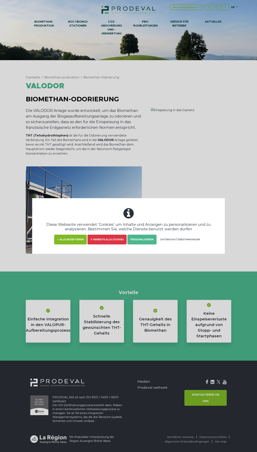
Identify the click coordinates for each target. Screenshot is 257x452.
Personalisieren (142, 239)
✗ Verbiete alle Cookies (107, 239)
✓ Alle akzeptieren (70, 239)
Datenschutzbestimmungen (180, 239)
